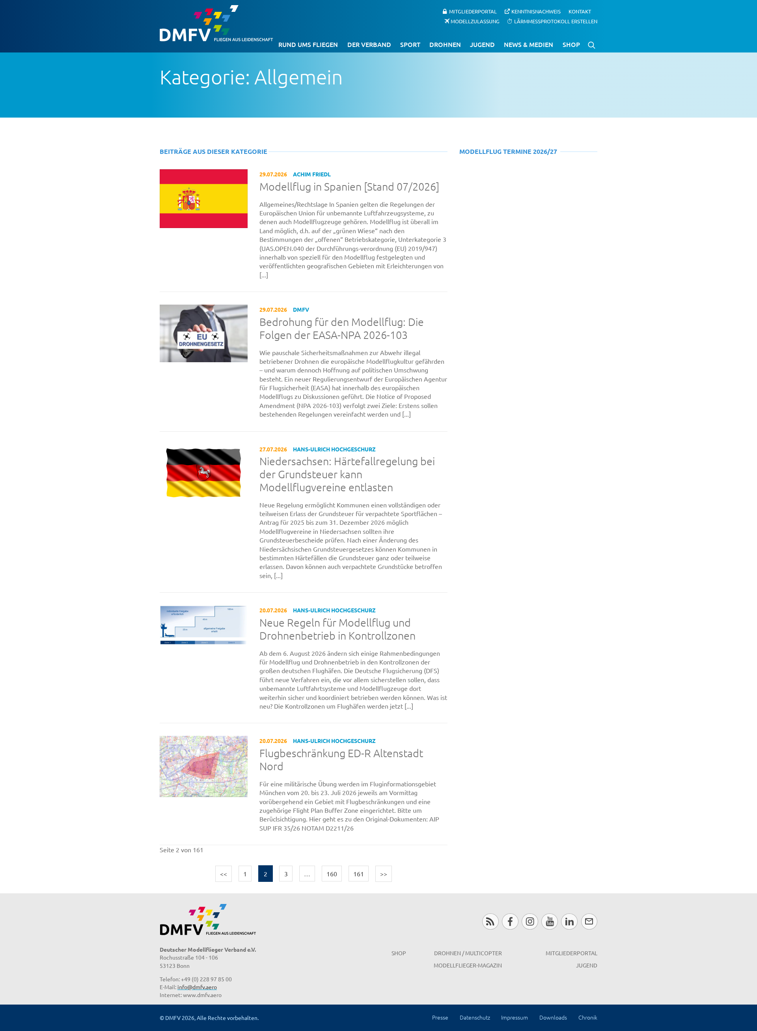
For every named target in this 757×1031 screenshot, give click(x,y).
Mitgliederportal (473, 11)
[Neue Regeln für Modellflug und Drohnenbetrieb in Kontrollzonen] (204, 624)
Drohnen (445, 44)
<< (223, 874)
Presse (440, 1017)
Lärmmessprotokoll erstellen (555, 20)
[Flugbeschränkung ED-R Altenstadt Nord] (204, 765)
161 (358, 874)
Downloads (553, 1017)
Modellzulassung (475, 20)
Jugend (482, 44)
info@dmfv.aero (197, 986)
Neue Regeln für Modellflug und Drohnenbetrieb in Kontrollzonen (337, 629)
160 (331, 874)
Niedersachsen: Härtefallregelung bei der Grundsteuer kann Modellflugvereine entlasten (347, 474)
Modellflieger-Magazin (468, 965)
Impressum (514, 1017)
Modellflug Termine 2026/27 (508, 151)
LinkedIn (569, 921)
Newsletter (589, 921)
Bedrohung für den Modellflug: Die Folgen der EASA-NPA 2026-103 (341, 328)
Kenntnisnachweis (536, 11)
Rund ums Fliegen (308, 44)
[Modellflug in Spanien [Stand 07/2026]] (204, 197)
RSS (490, 921)
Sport (410, 44)
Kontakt (580, 11)
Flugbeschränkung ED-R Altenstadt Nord (341, 760)
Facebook (510, 921)
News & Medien (528, 44)
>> (383, 874)
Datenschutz (475, 1017)
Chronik (587, 1017)
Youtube (549, 921)
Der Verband (369, 44)
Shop (571, 44)
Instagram (530, 921)
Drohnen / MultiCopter (468, 952)
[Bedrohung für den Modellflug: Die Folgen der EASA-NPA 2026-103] (204, 332)
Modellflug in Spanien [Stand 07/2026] (349, 186)
